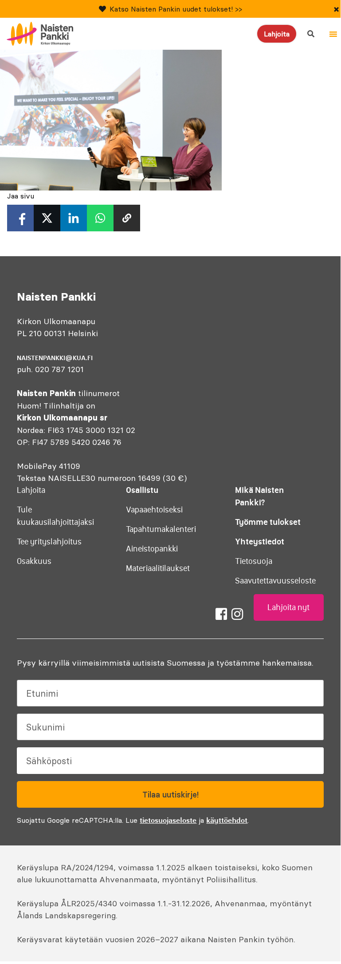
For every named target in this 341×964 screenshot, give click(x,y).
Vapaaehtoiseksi (154, 510)
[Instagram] (237, 614)
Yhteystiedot (259, 541)
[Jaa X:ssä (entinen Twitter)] (47, 218)
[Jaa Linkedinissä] (73, 218)
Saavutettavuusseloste (275, 581)
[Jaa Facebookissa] (20, 218)
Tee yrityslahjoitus (49, 542)
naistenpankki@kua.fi (55, 358)
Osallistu (142, 490)
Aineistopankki (152, 549)
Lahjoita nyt (288, 607)
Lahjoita (277, 33)
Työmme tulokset (268, 522)
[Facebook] (221, 614)
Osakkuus (34, 561)
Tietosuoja (253, 561)
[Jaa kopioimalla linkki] (127, 218)
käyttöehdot (226, 820)
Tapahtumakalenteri (161, 529)
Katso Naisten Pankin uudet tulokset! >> (176, 8)
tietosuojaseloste (168, 820)
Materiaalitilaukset (158, 568)
